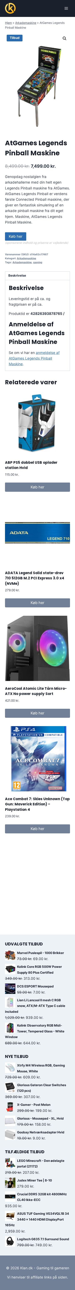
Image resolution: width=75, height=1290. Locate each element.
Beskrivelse (17, 275)
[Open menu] (66, 8)
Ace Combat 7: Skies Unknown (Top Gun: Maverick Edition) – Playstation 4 (37, 804)
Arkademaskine (25, 22)
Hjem (8, 22)
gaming (37, 262)
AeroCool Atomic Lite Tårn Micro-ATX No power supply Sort (36, 691)
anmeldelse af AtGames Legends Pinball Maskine (34, 358)
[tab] (37, 276)
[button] (64, 38)
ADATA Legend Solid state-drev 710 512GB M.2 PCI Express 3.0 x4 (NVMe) (34, 578)
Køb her (15, 236)
